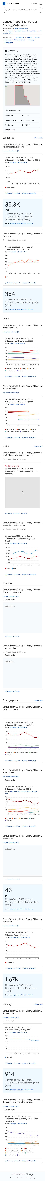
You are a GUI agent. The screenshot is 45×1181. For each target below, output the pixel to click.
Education (7, 40)
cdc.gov (12, 343)
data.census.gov (15, 791)
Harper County (13, 31)
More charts (38, 138)
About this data (22, 162)
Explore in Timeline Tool (30, 193)
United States (32, 31)
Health (29, 37)
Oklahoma (22, 31)
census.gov (13, 162)
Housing (31, 40)
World (11, 33)
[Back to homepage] (4, 3)
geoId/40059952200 (21, 28)
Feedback (34, 4)
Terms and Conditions (17, 1178)
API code (18, 193)
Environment (8, 42)
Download (9, 193)
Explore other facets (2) (11, 151)
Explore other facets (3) (11, 777)
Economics (20, 37)
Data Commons (13, 4)
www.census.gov (10, 129)
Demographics (19, 40)
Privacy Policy (30, 1178)
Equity (37, 37)
